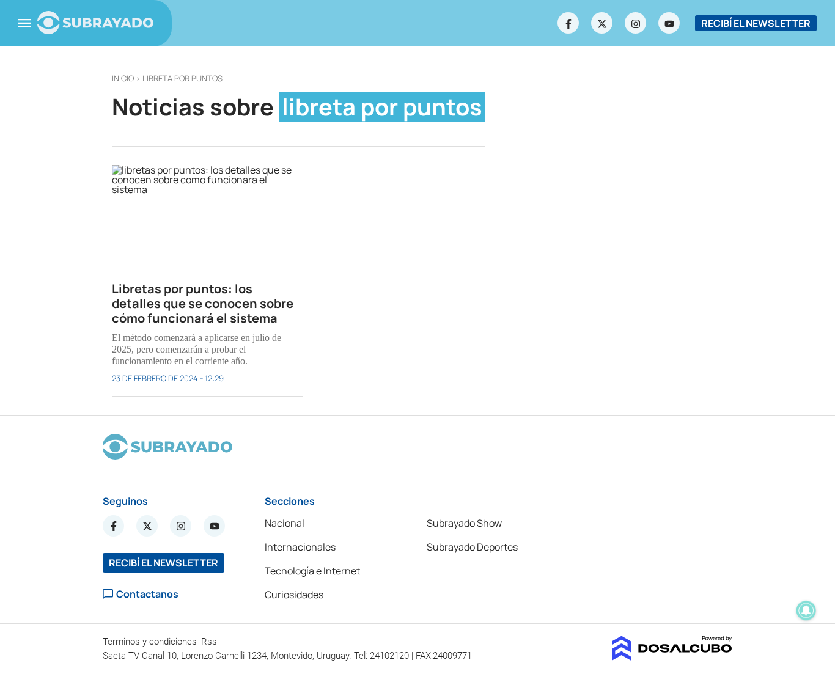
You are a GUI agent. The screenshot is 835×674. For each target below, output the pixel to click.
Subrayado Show (464, 523)
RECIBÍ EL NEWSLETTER (756, 23)
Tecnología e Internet (312, 570)
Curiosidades (294, 594)
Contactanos (147, 594)
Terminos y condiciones (151, 641)
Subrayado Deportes (472, 547)
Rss (210, 641)
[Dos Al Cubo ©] (672, 657)
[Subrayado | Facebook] (568, 23)
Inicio (123, 78)
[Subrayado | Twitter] (602, 23)
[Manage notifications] (806, 610)
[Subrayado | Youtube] (669, 23)
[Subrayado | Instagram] (636, 23)
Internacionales (300, 547)
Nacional (284, 523)
